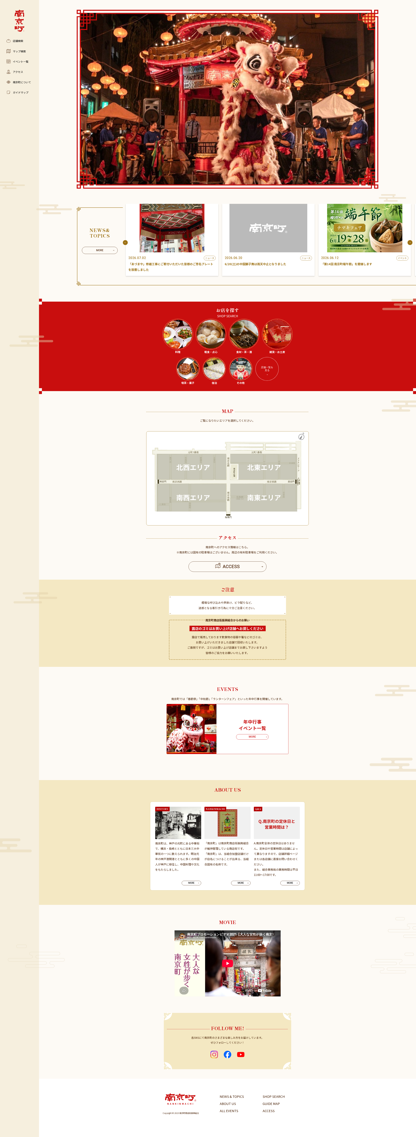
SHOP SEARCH (274, 1096)
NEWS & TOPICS (232, 1096)
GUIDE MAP (271, 1103)
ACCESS (269, 1110)
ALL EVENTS (229, 1110)
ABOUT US (228, 1103)
